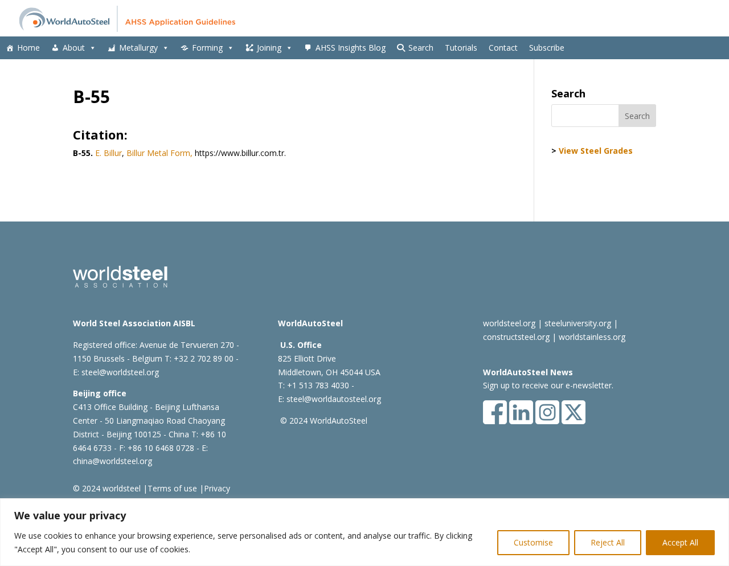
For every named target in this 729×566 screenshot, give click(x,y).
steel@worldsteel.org (120, 372)
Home (28, 47)
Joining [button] (269, 47)
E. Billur (108, 152)
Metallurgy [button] (138, 47)
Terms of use (172, 488)
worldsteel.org (509, 323)
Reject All (608, 542)
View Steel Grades (596, 150)
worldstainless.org (592, 336)
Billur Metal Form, (159, 152)
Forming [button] (207, 47)
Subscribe (546, 47)
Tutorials (461, 47)
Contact (503, 47)
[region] (364, 532)
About (74, 47)
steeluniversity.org (577, 323)
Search (420, 47)
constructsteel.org (516, 336)
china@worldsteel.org (112, 461)
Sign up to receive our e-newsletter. (548, 385)
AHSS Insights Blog (351, 47)
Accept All (680, 542)
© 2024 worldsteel (107, 488)
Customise (533, 542)
